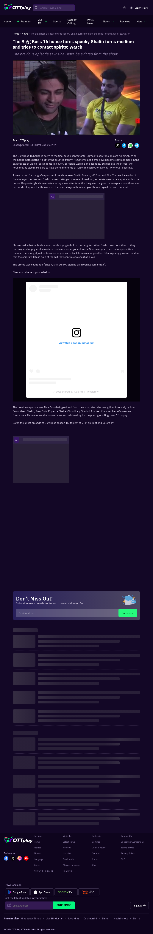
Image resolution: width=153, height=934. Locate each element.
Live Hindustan (54, 918)
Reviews (67, 847)
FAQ (123, 859)
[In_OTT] (19, 858)
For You (38, 835)
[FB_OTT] (6, 858)
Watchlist (67, 835)
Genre (37, 864)
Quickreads (68, 859)
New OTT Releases (43, 870)
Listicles (67, 853)
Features (67, 870)
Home (37, 841)
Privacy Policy (128, 853)
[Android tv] (66, 892)
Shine (105, 918)
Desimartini (90, 918)
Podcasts (96, 835)
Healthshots (121, 918)
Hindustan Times (31, 918)
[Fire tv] (88, 892)
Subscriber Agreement (132, 841)
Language (38, 859)
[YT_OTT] (26, 858)
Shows (37, 853)
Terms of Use (127, 847)
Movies (37, 847)
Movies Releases (71, 864)
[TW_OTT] (13, 858)
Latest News (69, 841)
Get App (96, 853)
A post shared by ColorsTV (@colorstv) (76, 391)
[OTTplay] (17, 7)
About (95, 859)
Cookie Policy (98, 847)
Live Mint (73, 918)
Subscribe (128, 613)
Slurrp (136, 918)
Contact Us (126, 835)
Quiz (94, 864)
